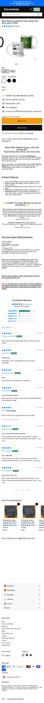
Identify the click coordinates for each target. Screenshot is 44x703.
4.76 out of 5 (27, 304)
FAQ (3, 621)
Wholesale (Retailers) (8, 638)
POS (3, 699)
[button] (7, 26)
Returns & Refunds (7, 624)
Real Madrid (32, 156)
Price (4, 87)
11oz (5, 71)
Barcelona (15, 245)
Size (3, 68)
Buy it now (22, 128)
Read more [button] (37, 460)
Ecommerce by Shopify (17, 699)
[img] (6, 333)
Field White (4, 80)
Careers (4, 640)
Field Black (9, 80)
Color (9, 77)
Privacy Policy (6, 643)
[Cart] (30, 9)
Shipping (4, 116)
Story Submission (7, 633)
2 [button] (19, 490)
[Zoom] (35, 59)
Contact (4, 636)
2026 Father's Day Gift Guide (11, 628)
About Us (5, 626)
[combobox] (22, 14)
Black (14, 80)
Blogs (3, 631)
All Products (16, 500)
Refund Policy (6, 645)
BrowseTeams (37, 9)
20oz (12, 71)
